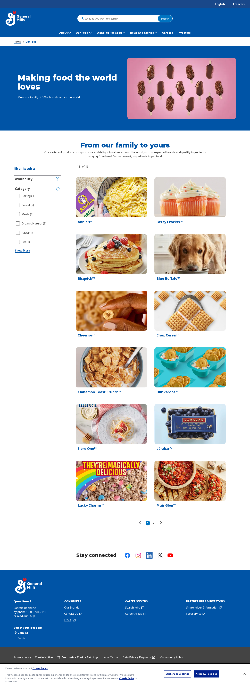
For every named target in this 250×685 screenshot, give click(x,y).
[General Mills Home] (18, 18)
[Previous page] (141, 523)
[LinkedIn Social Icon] (149, 555)
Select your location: (28, 627)
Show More (22, 250)
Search (165, 18)
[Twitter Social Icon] (160, 555)
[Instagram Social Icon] (138, 555)
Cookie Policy (126, 678)
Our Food (31, 41)
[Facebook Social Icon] (127, 555)
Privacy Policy (40, 668)
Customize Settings (177, 673)
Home (17, 41)
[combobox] (120, 18)
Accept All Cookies (206, 673)
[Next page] (160, 523)
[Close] (244, 674)
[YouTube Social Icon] (170, 555)
